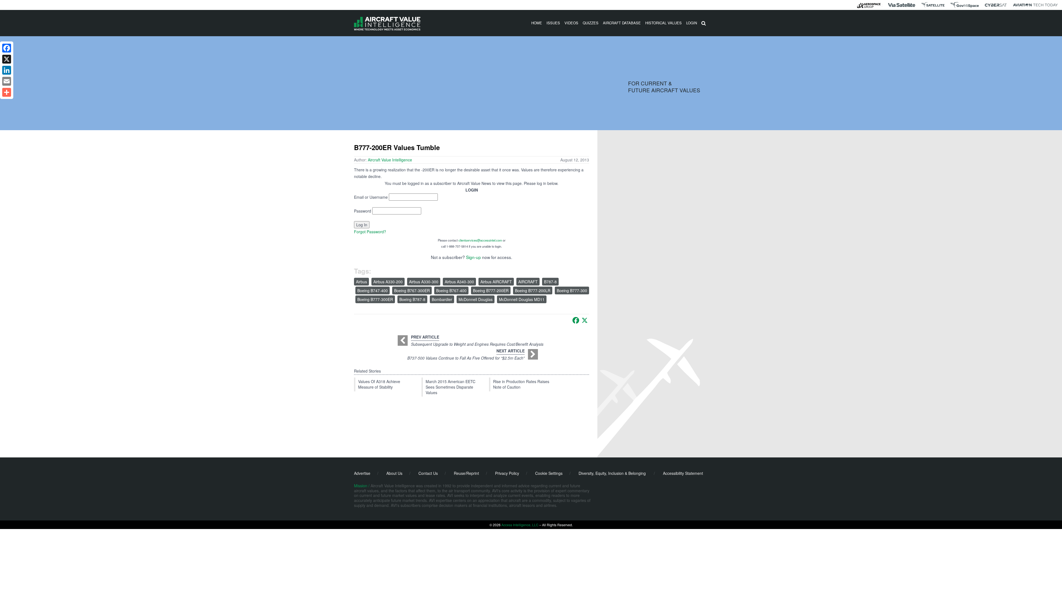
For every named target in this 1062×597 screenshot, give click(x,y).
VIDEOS (571, 22)
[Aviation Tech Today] (1035, 5)
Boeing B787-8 (412, 299)
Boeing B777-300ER (375, 299)
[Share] (6, 92)
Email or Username (371, 197)
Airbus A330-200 (388, 281)
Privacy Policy (507, 473)
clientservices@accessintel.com (480, 240)
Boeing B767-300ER (412, 290)
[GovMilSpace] (965, 5)
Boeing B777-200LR (532, 290)
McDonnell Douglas (476, 299)
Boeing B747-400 (372, 290)
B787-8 (550, 281)
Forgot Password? (370, 231)
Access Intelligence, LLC (519, 524)
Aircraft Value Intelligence (390, 160)
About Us (394, 473)
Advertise (362, 473)
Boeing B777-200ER (491, 290)
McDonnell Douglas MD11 (522, 299)
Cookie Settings (549, 473)
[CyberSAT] (996, 5)
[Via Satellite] (901, 5)
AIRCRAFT (528, 281)
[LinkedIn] (6, 70)
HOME (536, 22)
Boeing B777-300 (572, 290)
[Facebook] (575, 320)
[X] (584, 320)
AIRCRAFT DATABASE (622, 22)
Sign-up (473, 257)
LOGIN (691, 22)
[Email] (6, 81)
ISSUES (553, 22)
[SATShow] (933, 5)
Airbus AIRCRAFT (496, 281)
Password (362, 211)
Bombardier (442, 299)
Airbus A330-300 (423, 281)
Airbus (361, 281)
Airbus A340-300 (459, 281)
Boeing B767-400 (451, 290)
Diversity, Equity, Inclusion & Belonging (612, 473)
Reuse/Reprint (466, 473)
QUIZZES (590, 22)
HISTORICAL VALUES (663, 22)
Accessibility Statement (683, 473)
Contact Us (428, 473)
